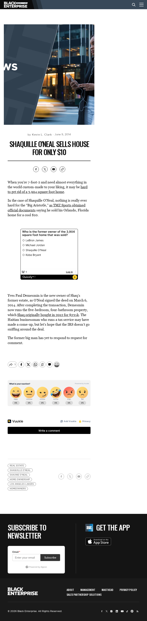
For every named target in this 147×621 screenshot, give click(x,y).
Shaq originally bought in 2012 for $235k (48, 314)
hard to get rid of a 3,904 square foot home (47, 189)
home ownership (20, 479)
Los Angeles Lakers (22, 484)
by (40, 134)
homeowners (18, 488)
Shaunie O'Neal (19, 475)
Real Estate (17, 465)
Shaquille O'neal (20, 470)
